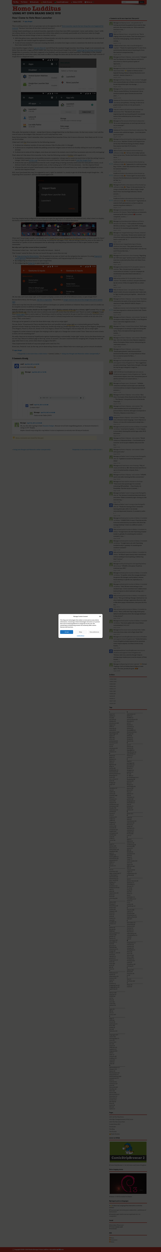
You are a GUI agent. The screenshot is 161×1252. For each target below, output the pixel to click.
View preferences (94, 632)
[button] (100, 616)
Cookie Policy (80, 636)
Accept (67, 632)
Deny (80, 632)
